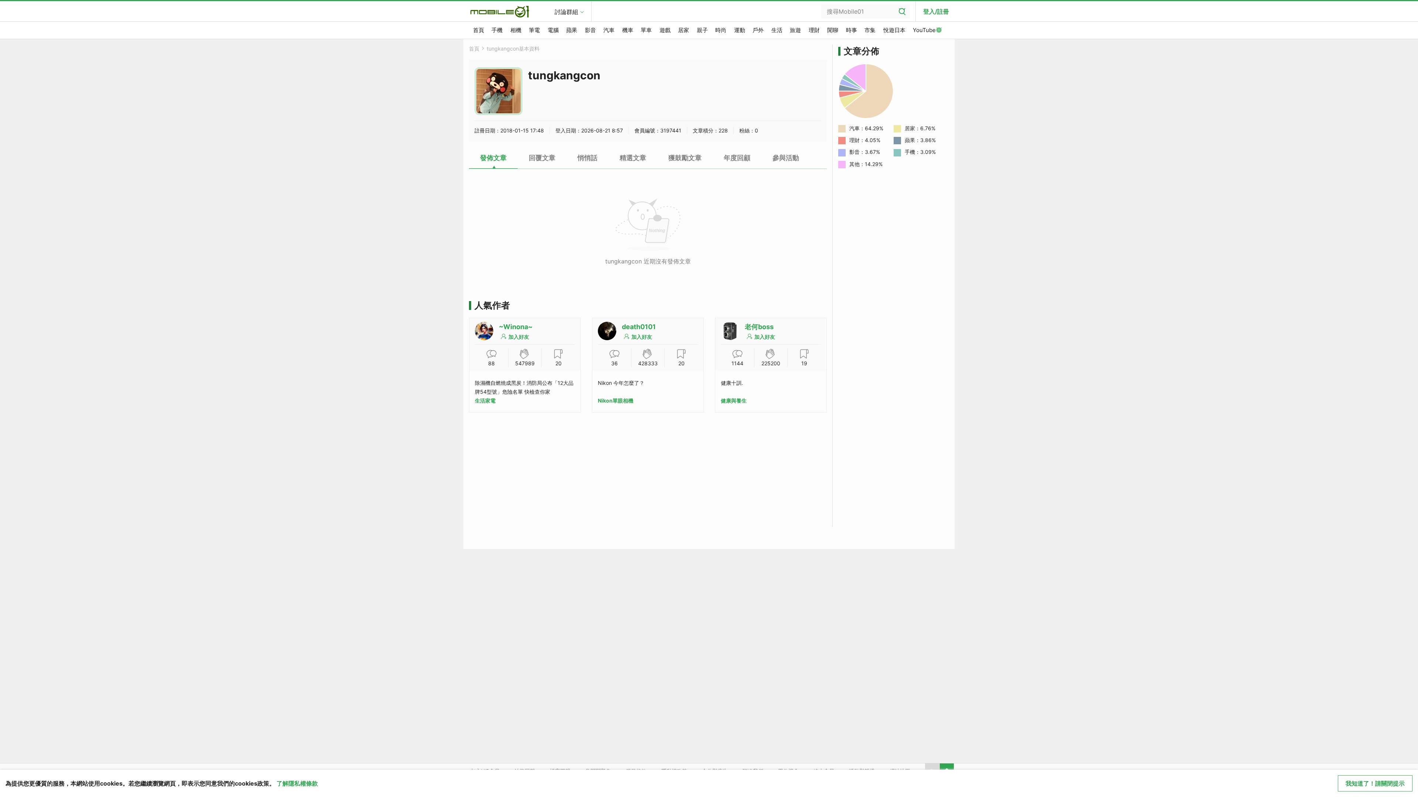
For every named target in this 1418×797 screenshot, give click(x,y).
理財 (814, 30)
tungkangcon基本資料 (513, 48)
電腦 (553, 30)
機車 (627, 30)
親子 (702, 30)
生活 (776, 30)
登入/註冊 (936, 11)
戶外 (758, 30)
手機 (497, 30)
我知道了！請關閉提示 (1375, 783)
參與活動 (786, 158)
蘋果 (571, 30)
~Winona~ (515, 327)
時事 (851, 30)
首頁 (478, 30)
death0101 (639, 327)
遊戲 (665, 30)
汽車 (608, 30)
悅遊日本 (894, 30)
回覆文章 (542, 158)
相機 (515, 30)
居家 (683, 30)
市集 (870, 30)
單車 (646, 30)
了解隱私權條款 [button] (297, 783)
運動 (739, 30)
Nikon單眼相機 (615, 400)
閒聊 (832, 30)
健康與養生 (734, 400)
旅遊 (795, 30)
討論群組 (566, 11)
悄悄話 (587, 158)
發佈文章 (493, 158)
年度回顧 (737, 158)
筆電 (534, 30)
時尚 (720, 30)
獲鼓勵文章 (685, 158)
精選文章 (633, 158)
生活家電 (485, 400)
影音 (590, 30)
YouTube (924, 30)
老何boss (759, 327)
